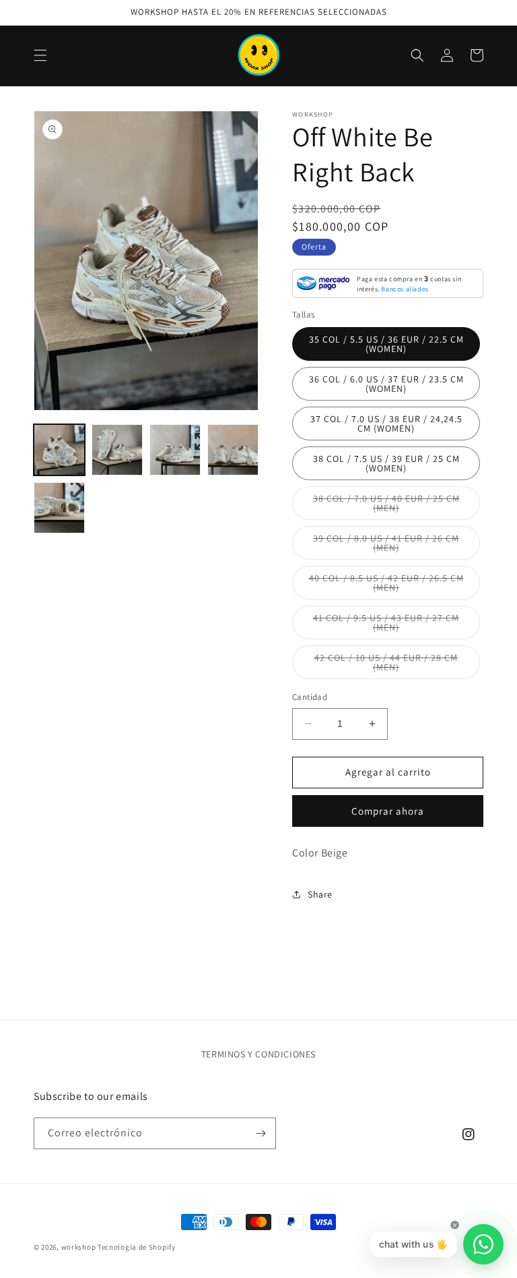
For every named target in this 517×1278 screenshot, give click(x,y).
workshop (78, 1247)
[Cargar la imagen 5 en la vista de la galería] (59, 507)
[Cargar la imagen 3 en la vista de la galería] (175, 449)
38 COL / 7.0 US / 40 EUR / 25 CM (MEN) (386, 506)
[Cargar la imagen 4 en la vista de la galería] (232, 449)
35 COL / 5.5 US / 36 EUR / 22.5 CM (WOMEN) (386, 344)
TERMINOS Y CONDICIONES (258, 1054)
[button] (40, 55)
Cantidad (309, 697)
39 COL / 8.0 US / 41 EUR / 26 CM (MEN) (386, 546)
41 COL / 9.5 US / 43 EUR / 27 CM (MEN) (386, 625)
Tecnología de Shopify (137, 1247)
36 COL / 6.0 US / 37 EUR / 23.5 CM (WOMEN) (386, 384)
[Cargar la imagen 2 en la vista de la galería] (117, 449)
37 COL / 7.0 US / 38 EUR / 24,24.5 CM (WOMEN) (386, 423)
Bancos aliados (404, 289)
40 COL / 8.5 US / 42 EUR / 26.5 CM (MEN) (386, 586)
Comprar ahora (387, 811)
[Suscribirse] (260, 1133)
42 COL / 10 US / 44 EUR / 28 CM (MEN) (386, 665)
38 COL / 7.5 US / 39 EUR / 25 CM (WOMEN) (386, 463)
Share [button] (320, 894)
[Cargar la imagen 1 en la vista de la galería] (59, 449)
